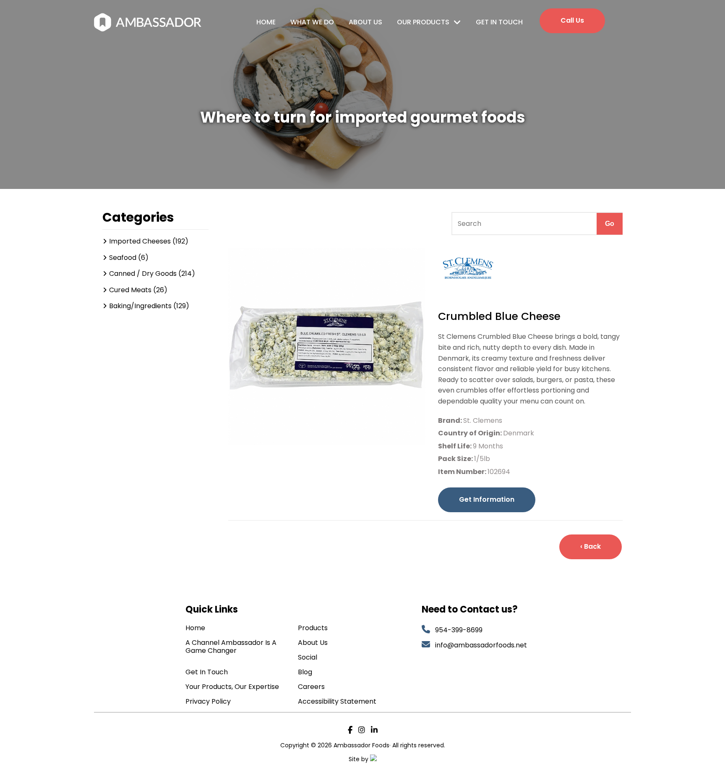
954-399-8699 (458, 630)
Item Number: (463, 472)
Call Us (572, 20)
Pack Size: (456, 459)
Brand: (450, 420)
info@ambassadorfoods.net (482, 645)
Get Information (486, 499)
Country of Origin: (470, 433)
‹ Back (590, 546)
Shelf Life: (455, 446)
